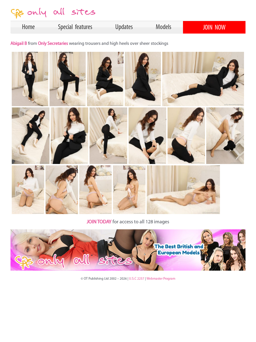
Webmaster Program (160, 278)
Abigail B (19, 44)
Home (28, 27)
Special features (75, 27)
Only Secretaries (53, 44)
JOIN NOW (214, 27)
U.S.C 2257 (136, 278)
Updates (124, 27)
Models (163, 27)
